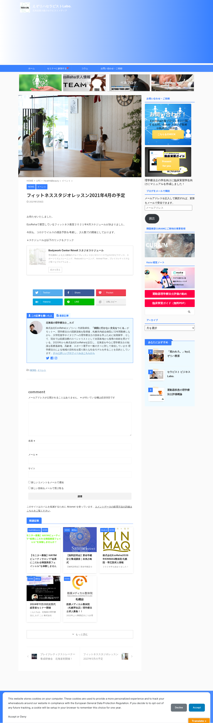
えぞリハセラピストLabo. (51, 6)
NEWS (33, 370)
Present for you (166, 163)
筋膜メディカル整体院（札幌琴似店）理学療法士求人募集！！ (79, 608)
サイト (31, 468)
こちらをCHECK (167, 134)
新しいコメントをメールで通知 (47, 482)
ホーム (31, 68)
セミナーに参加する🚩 (58, 68)
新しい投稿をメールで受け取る (47, 488)
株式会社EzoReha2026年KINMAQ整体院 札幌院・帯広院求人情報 (115, 559)
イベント (41, 370)
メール (32, 454)
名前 (31, 440)
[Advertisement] (106, 40)
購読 (152, 218)
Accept (197, 707)
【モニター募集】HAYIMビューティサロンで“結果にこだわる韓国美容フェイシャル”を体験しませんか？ (43, 562)
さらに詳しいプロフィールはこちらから (74, 353)
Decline (179, 707)
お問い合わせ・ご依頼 (111, 68)
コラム (85, 68)
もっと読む (82, 634)
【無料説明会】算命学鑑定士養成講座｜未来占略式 (79, 559)
